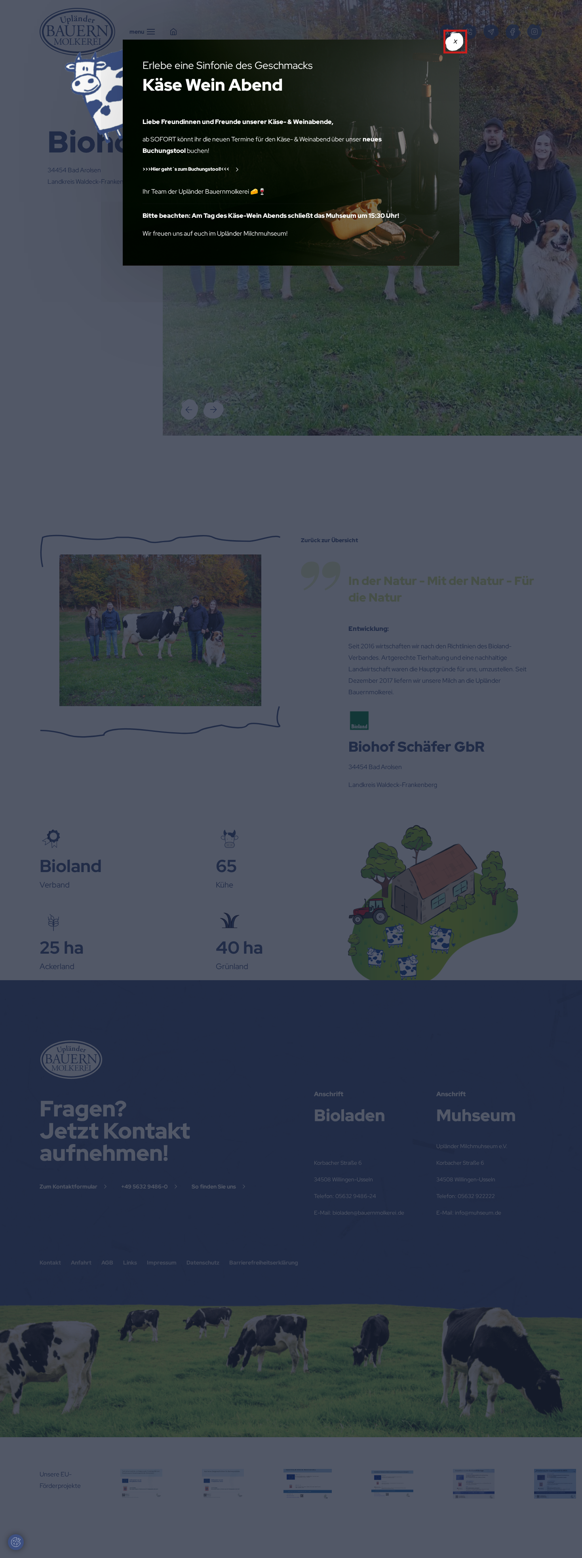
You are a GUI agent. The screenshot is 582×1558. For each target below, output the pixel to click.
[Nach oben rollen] (564, 1540)
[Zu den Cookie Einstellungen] (16, 1542)
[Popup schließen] (455, 41)
